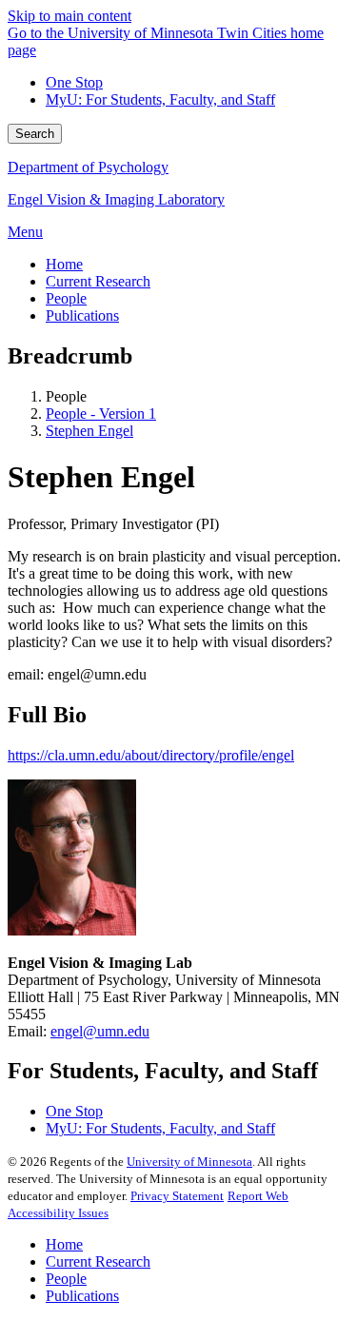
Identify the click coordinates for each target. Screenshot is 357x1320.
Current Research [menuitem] (98, 281)
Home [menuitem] (64, 264)
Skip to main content (69, 16)
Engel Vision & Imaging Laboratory (116, 199)
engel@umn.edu (99, 1031)
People (66, 1279)
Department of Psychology (88, 167)
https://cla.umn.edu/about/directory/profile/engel (151, 755)
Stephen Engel (89, 431)
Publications (82, 1296)
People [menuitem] (66, 298)
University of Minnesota (189, 1161)
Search (34, 134)
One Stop (74, 82)
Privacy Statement (177, 1196)
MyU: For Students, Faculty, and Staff (160, 99)
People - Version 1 (101, 413)
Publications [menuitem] (82, 315)
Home (64, 1244)
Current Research (98, 1261)
